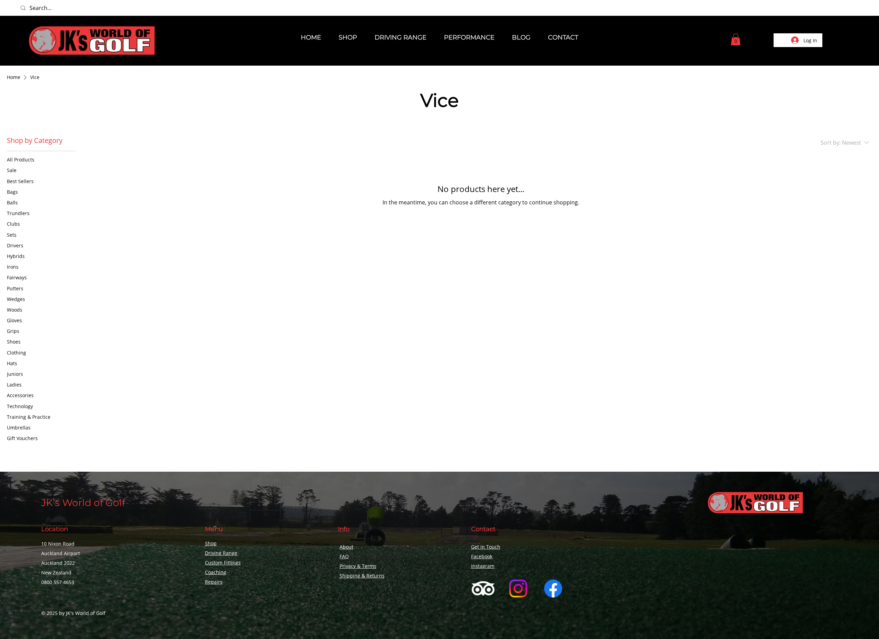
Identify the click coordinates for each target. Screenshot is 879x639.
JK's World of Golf (83, 502)
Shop (211, 543)
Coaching (215, 572)
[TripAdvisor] (483, 588)
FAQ (344, 556)
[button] (348, 37)
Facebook (481, 556)
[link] (736, 39)
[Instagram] (518, 588)
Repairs (213, 582)
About (346, 546)
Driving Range (221, 553)
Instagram (482, 566)
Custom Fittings (223, 562)
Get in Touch (485, 546)
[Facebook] (553, 588)
